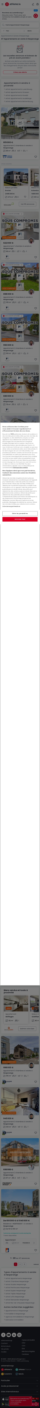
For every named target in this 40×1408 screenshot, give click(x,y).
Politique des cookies (20, 467)
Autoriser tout (20, 519)
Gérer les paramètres (20, 513)
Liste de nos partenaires (11, 506)
